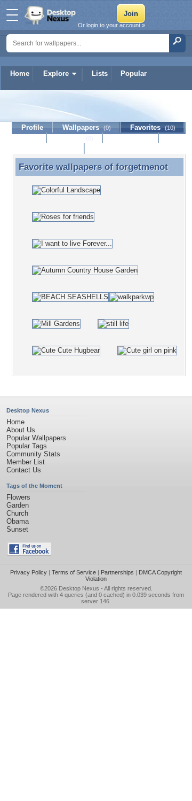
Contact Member (48, 149)
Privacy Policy (28, 572)
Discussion (131, 138)
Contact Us (23, 470)
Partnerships (117, 572)
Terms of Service (74, 572)
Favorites (152, 127)
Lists (100, 73)
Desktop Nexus (79, 588)
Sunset (17, 529)
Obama (17, 521)
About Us (20, 430)
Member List (25, 462)
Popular (134, 73)
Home (19, 73)
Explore (56, 73)
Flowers (18, 497)
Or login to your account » (111, 25)
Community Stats (33, 454)
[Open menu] (12, 15)
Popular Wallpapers (36, 438)
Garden (17, 505)
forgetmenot (142, 166)
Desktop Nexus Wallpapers (51, 15)
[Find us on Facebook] (29, 553)
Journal (75, 138)
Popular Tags (26, 446)
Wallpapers (86, 127)
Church (17, 513)
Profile (32, 127)
